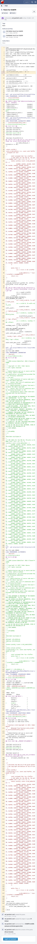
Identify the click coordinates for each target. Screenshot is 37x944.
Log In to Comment (10, 939)
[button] (35, 2)
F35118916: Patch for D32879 (14, 31)
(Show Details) (9, 932)
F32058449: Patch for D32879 (14, 35)
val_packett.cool (17, 18)
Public (14, 13)
